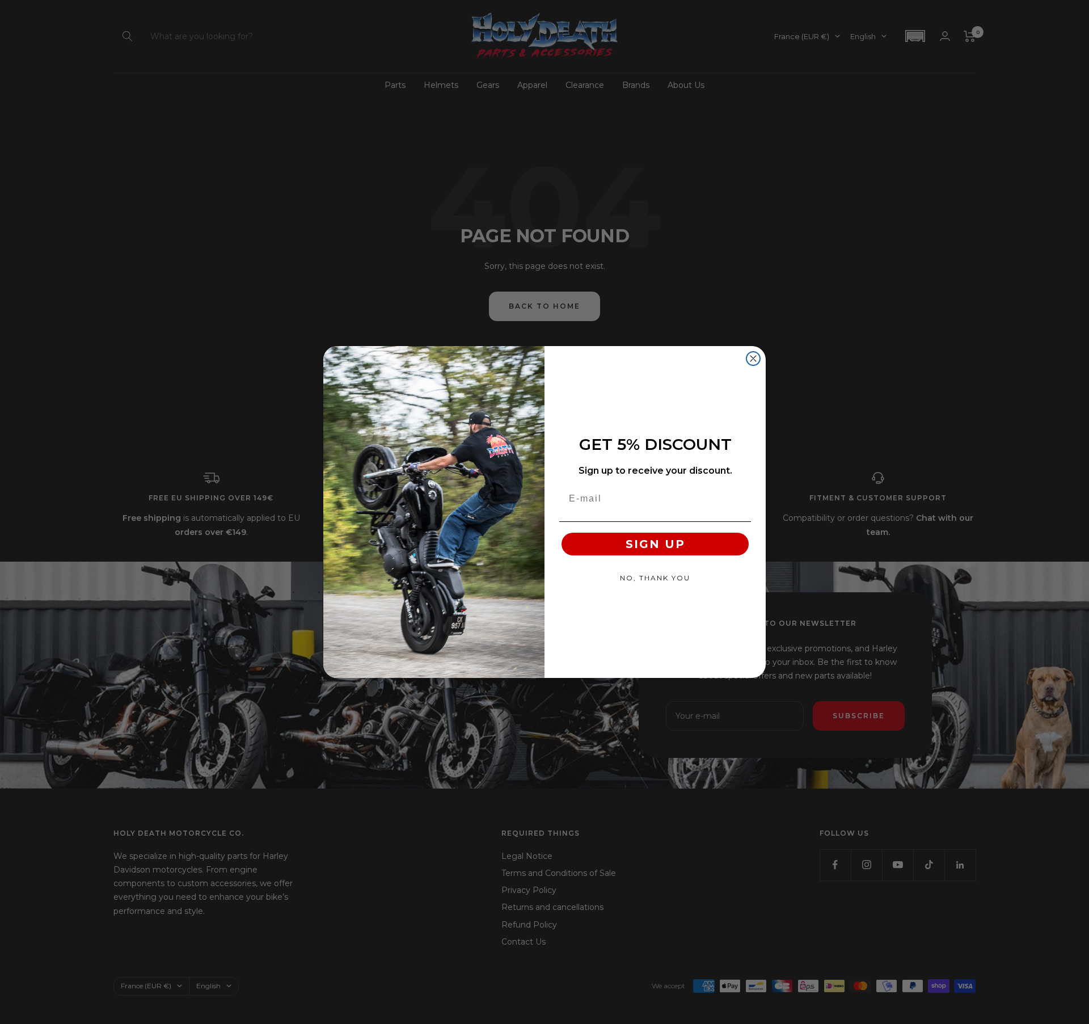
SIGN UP (655, 544)
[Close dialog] (753, 358)
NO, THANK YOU (655, 578)
